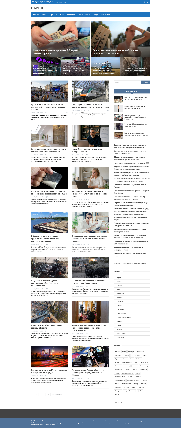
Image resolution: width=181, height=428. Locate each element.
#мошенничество (120, 376)
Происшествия (84, 15)
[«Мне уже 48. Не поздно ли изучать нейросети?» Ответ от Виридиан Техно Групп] (90, 178)
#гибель (138, 359)
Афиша (119, 277)
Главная (35, 15)
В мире (44, 15)
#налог (130, 376)
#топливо (132, 391)
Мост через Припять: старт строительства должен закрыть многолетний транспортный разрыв (130, 217)
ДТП (62, 15)
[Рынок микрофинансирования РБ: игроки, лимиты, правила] (60, 39)
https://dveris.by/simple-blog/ (130, 263)
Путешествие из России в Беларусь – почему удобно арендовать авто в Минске (88, 372)
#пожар (135, 383)
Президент (120, 309)
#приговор (118, 387)
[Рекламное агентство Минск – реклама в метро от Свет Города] (49, 356)
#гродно (117, 362)
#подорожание (126, 383)
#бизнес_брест (135, 355)
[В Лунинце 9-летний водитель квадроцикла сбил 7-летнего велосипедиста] (49, 267)
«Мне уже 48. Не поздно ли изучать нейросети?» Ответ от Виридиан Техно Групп (89, 193)
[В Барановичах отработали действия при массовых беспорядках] (90, 267)
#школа (117, 394)
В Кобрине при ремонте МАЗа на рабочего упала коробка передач (135, 70)
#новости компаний (133, 380)
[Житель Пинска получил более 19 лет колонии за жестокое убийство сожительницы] (90, 312)
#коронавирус (119, 369)
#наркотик (138, 376)
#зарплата (118, 366)
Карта (65, 2)
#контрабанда (144, 366)
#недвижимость (120, 380)
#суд (125, 391)
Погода (119, 305)
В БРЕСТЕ (38, 8)
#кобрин (134, 366)
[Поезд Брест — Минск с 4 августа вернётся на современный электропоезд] (90, 91)
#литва (135, 369)
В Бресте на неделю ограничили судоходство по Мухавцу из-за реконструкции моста (45, 238)
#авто (124, 352)
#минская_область (127, 373)
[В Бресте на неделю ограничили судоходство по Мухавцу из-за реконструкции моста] (49, 222)
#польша (143, 383)
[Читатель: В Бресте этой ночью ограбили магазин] (118, 126)
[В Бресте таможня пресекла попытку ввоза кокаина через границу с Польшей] (49, 178)
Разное (119, 321)
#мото (138, 373)
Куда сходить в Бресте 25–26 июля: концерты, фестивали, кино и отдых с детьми (48, 107)
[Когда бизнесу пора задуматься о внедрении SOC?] (90, 136)
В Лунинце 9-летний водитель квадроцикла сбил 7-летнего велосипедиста (44, 283)
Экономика (105, 15)
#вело (131, 359)
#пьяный (126, 387)
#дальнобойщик (127, 362)
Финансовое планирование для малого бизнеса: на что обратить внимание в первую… (89, 238)
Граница (53, 15)
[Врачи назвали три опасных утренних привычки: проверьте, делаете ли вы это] (118, 135)
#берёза (126, 355)
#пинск (117, 383)
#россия (141, 387)
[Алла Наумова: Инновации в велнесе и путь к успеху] (118, 108)
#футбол (139, 391)
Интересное (120, 293)
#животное (144, 362)
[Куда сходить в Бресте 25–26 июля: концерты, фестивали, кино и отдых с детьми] (49, 91)
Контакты (59, 2)
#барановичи (140, 352)
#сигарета (118, 391)
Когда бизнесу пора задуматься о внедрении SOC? (131, 163)
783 (48, 394)
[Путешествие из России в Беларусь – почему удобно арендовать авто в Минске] (90, 356)
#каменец (127, 366)
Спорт (95, 15)
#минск (117, 373)
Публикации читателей (124, 317)
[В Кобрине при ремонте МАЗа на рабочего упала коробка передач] (135, 66)
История (119, 297)
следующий (56, 394)
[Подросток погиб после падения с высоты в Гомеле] (49, 312)
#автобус (131, 352)
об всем (120, 403)
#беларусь (118, 355)
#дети (136, 362)
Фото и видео (121, 333)
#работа (134, 387)
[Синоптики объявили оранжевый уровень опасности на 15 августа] (120, 39)
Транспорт (120, 329)
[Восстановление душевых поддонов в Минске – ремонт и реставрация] (49, 136)
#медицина (143, 369)
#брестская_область (121, 359)
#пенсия (144, 380)
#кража (128, 369)
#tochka (117, 352)
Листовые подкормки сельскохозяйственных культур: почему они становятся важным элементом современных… (104, 68)
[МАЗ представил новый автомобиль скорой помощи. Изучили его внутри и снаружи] (118, 117)
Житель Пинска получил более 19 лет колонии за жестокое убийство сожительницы (89, 327)
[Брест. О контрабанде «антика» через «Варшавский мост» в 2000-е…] (118, 99)
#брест (145, 355)
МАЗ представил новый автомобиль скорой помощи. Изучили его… (135, 117)
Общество (71, 15)
